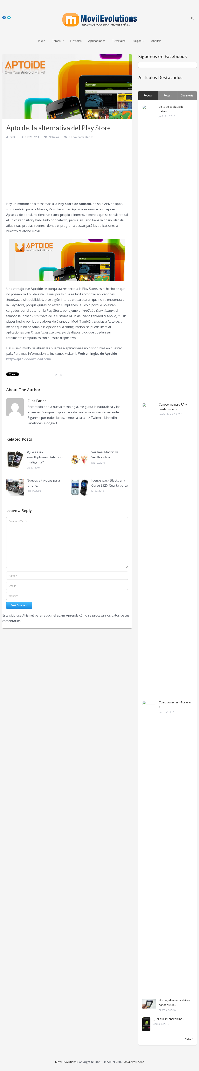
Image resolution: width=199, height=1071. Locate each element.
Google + (51, 423)
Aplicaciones (96, 40)
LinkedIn (110, 418)
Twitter (96, 418)
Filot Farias (37, 400)
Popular (148, 95)
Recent (167, 95)
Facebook (35, 423)
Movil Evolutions (66, 1062)
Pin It (58, 375)
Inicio (41, 40)
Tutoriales (119, 40)
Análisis (156, 40)
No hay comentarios (81, 137)
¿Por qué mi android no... (168, 1019)
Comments (187, 95)
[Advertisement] (67, 172)
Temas (56, 40)
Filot (12, 137)
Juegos (136, 40)
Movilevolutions (133, 1062)
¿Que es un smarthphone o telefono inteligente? (45, 457)
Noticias (76, 40)
